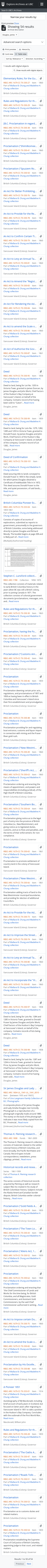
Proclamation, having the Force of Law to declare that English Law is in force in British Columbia (20, 631)
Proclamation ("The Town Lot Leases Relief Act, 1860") (20, 1228)
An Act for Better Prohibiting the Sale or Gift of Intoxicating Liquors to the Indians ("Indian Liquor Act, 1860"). (20, 191)
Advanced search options (17, 42)
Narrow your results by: (23, 17)
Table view (21, 54)
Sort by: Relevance (13, 59)
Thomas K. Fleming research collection (20, 1134)
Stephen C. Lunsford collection (20, 575)
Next (29, 1563)
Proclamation (10, 676)
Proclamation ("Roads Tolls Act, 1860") (20, 1474)
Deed (6, 371)
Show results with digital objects (29, 70)
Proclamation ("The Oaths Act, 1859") (20, 1452)
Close (16, 23)
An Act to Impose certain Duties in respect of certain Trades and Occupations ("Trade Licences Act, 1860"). (20, 1319)
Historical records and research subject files (20, 1167)
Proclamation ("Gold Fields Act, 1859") (20, 1206)
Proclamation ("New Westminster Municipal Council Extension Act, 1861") (20, 878)
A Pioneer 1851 (11, 1387)
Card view (9, 54)
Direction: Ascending (34, 59)
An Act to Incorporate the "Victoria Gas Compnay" (20, 980)
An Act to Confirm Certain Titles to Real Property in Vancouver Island (20, 236)
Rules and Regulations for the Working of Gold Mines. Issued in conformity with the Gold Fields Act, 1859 (20, 1429)
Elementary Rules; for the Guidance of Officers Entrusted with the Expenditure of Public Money (20, 78)
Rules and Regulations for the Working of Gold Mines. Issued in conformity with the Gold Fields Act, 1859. (20, 101)
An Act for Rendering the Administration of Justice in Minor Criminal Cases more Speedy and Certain (20, 303)
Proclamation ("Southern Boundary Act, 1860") (20, 804)
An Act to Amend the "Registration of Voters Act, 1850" (20, 281)
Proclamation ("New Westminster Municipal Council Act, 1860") (20, 747)
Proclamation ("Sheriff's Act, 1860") (20, 770)
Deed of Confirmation (15, 457)
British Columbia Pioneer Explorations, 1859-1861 (20, 502)
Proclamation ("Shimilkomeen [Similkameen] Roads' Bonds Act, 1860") (20, 146)
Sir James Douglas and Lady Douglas (20, 1088)
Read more (29, 402)
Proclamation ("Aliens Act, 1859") (20, 1251)
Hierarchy (25, 49)
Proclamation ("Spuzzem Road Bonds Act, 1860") (20, 168)
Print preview (10, 49)
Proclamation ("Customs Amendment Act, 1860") (20, 654)
